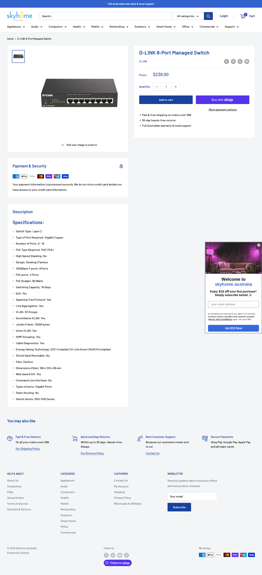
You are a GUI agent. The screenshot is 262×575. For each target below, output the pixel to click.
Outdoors (140, 26)
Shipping (119, 492)
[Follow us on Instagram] (113, 555)
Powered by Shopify (18, 552)
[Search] (208, 16)
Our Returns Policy (92, 453)
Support (230, 26)
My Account (121, 486)
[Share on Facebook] (226, 61)
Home (10, 38)
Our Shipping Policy (28, 448)
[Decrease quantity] (157, 86)
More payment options (223, 109)
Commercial (207, 26)
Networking (117, 26)
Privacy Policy (122, 497)
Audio (34, 26)
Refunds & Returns (19, 509)
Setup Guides (15, 497)
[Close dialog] (259, 245)
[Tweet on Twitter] (240, 61)
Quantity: (145, 86)
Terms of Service (17, 503)
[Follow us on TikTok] (126, 555)
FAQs (10, 492)
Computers (56, 26)
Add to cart (166, 100)
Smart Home (164, 26)
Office (185, 26)
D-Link (143, 61)
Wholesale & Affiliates (128, 503)
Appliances (14, 26)
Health (77, 26)
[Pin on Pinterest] (233, 61)
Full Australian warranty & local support (131, 3)
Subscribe (179, 507)
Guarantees (14, 486)
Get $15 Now (233, 328)
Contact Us (153, 453)
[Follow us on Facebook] (106, 555)
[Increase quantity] (175, 86)
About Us (13, 480)
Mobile (95, 26)
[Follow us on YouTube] (119, 555)
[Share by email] (246, 61)
